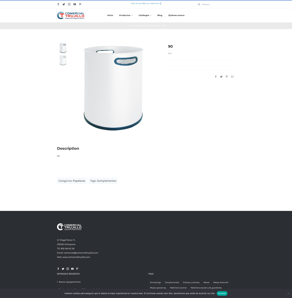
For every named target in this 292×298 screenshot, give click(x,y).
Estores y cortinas (191, 282)
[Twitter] (221, 76)
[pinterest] (80, 4)
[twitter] (64, 4)
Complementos (106, 180)
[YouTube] (72, 269)
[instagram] (69, 4)
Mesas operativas (158, 288)
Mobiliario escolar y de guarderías (206, 288)
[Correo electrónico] (232, 76)
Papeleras (79, 180)
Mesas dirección (220, 282)
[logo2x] (70, 12)
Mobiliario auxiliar (178, 288)
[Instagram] (67, 269)
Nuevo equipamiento (70, 281)
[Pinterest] (226, 76)
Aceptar (222, 293)
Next (157, 88)
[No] (288, 293)
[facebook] (58, 4)
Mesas (206, 282)
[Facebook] (216, 76)
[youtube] (74, 4)
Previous (71, 88)
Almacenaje (155, 282)
